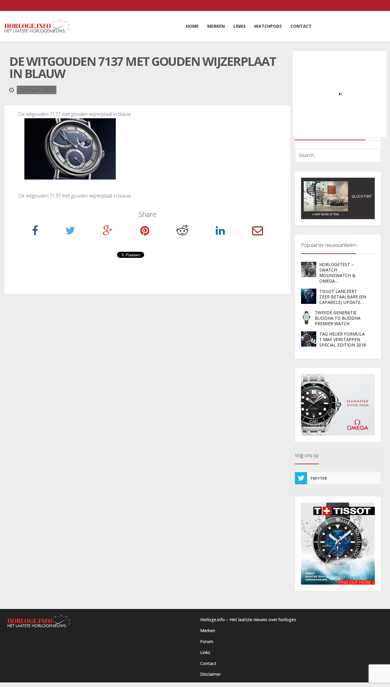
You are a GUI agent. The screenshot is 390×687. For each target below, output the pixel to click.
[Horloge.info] (37, 26)
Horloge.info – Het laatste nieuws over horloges (248, 619)
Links (205, 652)
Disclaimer (210, 674)
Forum (206, 641)
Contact (208, 663)
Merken (207, 630)
